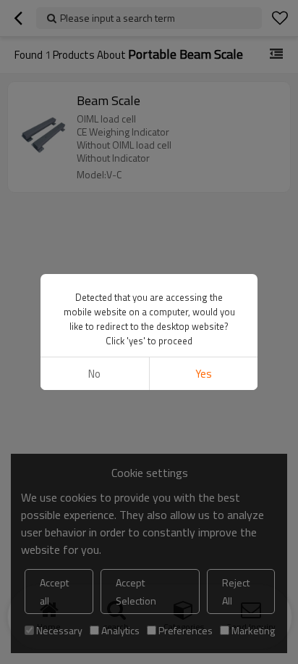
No (94, 373)
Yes (203, 373)
